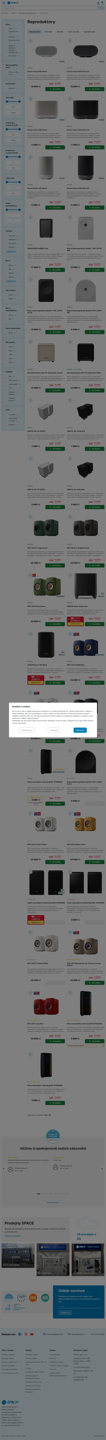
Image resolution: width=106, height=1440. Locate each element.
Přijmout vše (80, 730)
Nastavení (54, 730)
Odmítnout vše (27, 730)
